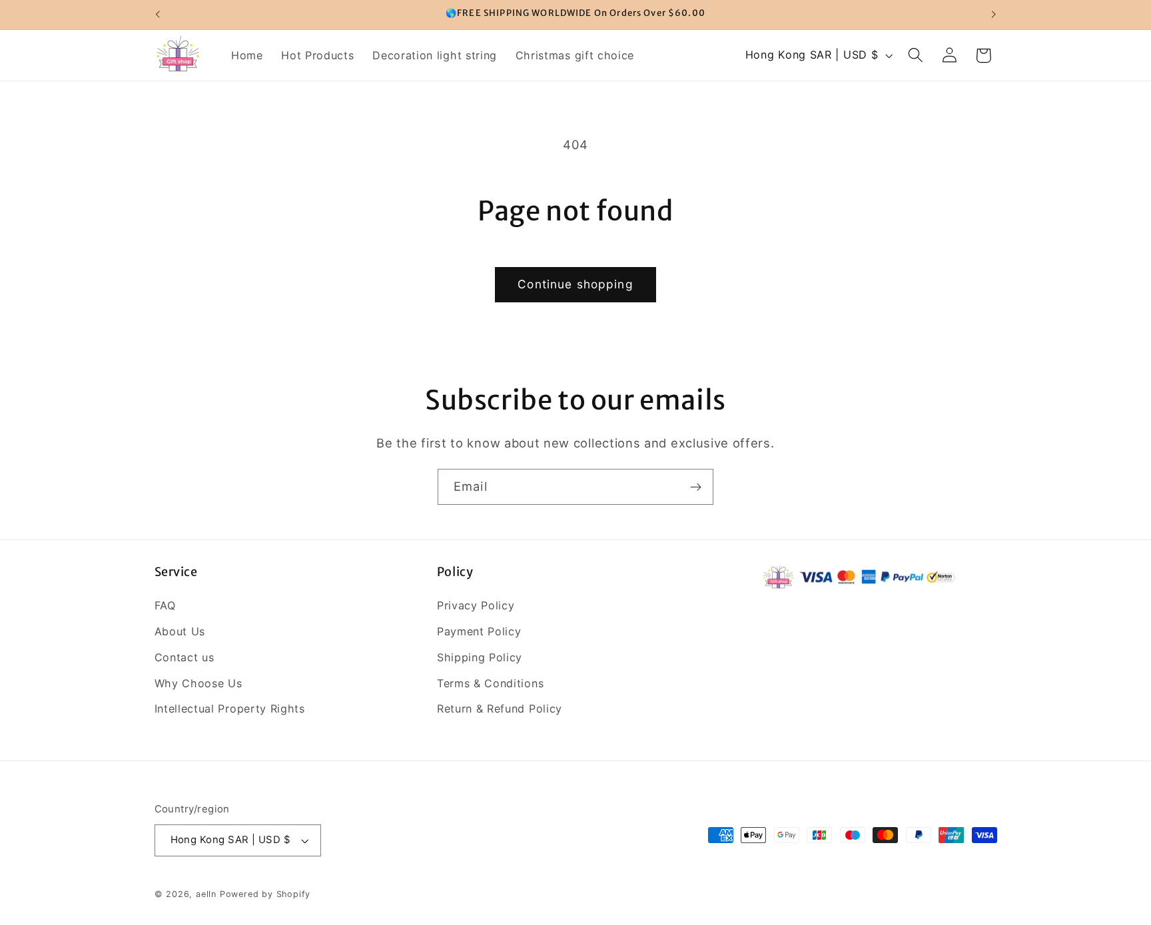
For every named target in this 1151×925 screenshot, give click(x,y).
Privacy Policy (476, 605)
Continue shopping (575, 284)
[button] (916, 56)
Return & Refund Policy (499, 708)
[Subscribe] (696, 487)
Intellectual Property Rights (230, 708)
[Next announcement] (993, 14)
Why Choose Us (198, 683)
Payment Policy (479, 631)
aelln (206, 894)
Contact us (184, 657)
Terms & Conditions (490, 683)
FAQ (165, 605)
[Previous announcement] (157, 14)
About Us (180, 631)
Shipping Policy (479, 657)
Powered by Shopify (265, 894)
